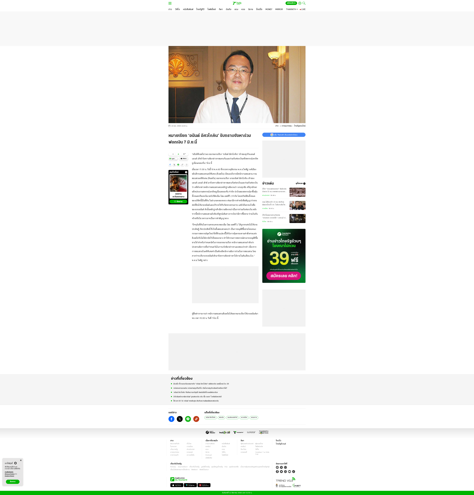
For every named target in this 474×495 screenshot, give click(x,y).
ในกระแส (173, 447)
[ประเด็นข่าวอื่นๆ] (186, 172)
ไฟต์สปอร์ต (259, 447)
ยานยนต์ (190, 452)
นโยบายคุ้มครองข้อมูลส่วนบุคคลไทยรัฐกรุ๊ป (255, 467)
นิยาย (207, 452)
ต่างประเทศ (265, 195)
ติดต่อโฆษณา (204, 470)
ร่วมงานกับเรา (183, 467)
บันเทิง (224, 447)
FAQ (226, 467)
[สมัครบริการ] (284, 256)
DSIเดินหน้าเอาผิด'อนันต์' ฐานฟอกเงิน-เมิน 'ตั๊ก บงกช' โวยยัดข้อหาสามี (197, 397)
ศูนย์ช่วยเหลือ (234, 467)
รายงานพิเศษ (210, 444)
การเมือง (265, 208)
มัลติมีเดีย (209, 458)
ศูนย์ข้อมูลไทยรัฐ (217, 467)
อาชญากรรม (287, 126)
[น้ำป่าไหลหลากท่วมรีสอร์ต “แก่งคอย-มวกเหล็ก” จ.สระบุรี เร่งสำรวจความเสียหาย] (297, 218)
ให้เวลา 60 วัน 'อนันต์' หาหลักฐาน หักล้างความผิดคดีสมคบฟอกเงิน (196, 401)
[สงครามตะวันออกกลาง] (178, 183)
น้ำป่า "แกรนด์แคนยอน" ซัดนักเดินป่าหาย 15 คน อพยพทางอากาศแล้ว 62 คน (274, 190)
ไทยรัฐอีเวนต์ (281, 444)
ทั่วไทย (264, 222)
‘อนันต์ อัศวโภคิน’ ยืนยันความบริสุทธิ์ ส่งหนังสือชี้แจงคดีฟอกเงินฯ (195, 392)
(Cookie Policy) (9, 476)
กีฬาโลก (243, 449)
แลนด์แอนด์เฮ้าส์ (232, 417)
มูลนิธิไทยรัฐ (205, 467)
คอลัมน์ (208, 447)
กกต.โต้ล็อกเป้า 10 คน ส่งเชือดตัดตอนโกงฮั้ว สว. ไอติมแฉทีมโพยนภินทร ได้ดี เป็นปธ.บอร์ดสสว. (274, 203)
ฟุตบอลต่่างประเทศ (247, 444)
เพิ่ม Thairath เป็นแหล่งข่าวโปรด (285, 135)
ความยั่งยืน (190, 455)
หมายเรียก (244, 417)
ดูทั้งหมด (299, 184)
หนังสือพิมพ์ (226, 444)
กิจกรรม (173, 467)
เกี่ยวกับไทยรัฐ (194, 467)
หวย (223, 449)
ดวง (207, 449)
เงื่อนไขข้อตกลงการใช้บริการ (180, 470)
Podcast (209, 455)
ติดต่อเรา (194, 470)
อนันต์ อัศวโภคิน (210, 417)
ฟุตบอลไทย (259, 444)
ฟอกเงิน (221, 417)
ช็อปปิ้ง (278, 441)
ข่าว (277, 126)
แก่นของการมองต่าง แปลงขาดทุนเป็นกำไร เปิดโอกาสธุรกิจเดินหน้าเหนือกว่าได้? (200, 388)
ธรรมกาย (254, 417)
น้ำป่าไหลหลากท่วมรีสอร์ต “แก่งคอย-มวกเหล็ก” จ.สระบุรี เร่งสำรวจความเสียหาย (274, 217)
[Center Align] (20, 460)
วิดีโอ (224, 452)
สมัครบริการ (291, 3)
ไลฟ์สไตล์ (225, 455)
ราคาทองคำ (174, 455)
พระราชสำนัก (174, 444)
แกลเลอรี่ (244, 452)
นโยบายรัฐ (174, 449)
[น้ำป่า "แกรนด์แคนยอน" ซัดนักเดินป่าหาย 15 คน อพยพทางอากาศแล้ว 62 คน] (297, 192)
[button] (170, 164)
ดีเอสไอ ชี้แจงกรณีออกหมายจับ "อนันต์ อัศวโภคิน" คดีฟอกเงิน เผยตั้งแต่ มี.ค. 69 (201, 384)
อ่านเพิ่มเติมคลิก (10, 473)
